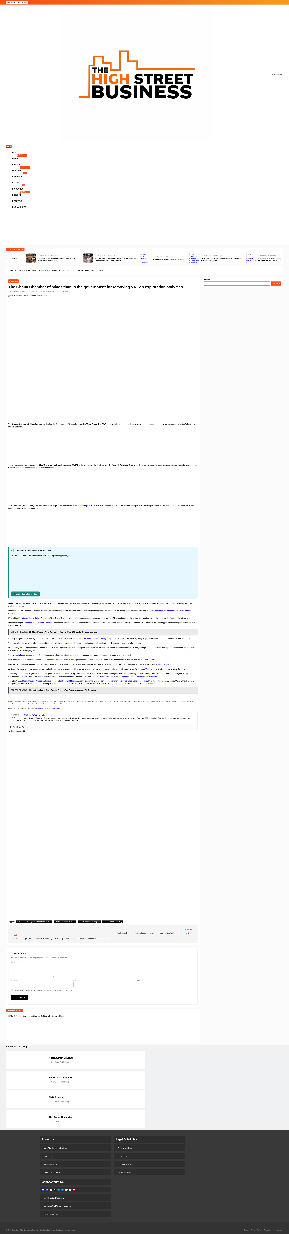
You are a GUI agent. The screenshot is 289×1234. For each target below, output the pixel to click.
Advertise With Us (50, 1164)
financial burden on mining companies (100, 638)
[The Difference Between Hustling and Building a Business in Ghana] (58, 258)
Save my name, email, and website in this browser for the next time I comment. (43, 990)
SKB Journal (56, 1097)
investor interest (60, 643)
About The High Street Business (55, 1148)
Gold (35, 674)
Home (10, 270)
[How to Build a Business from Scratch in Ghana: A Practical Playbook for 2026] (115, 258)
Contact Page (55, 708)
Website (139, 981)
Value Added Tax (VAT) (112, 922)
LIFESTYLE (17, 201)
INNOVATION (18, 188)
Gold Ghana (96, 684)
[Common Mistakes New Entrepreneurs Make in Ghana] (172, 258)
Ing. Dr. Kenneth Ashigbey (89, 922)
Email (76, 981)
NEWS (16, 158)
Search (207, 279)
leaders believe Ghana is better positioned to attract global (73, 660)
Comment (15, 962)
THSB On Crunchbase (52, 1172)
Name (14, 981)
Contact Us (48, 1156)
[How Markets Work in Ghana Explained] (9, 258)
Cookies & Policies (125, 1164)
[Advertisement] (144, 229)
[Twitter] (14, 727)
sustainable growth (163, 664)
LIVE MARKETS (19, 207)
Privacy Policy (43, 708)
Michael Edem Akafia (30, 618)
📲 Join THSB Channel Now (25, 594)
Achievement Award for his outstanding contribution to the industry (130, 676)
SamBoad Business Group (65, 1230)
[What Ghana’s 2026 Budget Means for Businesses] (229, 258)
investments (111, 603)
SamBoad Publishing (61, 1077)
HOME (15, 152)
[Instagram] (20, 727)
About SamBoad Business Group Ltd (57, 1206)
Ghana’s (137, 603)
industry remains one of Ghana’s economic (36, 655)
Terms (246, 1230)
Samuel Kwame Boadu (18, 291)
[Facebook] (11, 727)
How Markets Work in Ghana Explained (32, 259)
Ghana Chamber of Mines (65, 922)
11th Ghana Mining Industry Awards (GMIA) (34, 922)
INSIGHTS (17, 195)
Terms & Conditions (125, 1148)
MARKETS (17, 171)
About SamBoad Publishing (54, 1198)
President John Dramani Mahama (38, 623)
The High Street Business (29, 1230)
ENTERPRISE (19, 176)
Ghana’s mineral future (154, 669)
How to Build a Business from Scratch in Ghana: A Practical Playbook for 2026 (142, 259)
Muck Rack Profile (124, 1172)
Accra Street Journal (61, 1057)
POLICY (15, 183)
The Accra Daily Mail (60, 1117)
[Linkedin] (17, 727)
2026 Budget (83, 506)
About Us (267, 1230)
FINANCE (16, 165)
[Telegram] (23, 727)
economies (156, 648)
